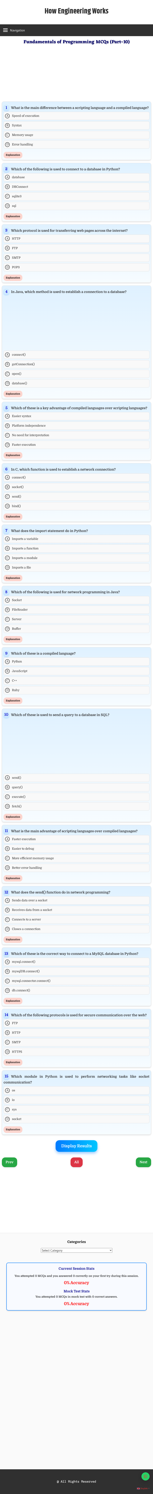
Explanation (13, 154)
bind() (13, 506)
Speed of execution (22, 116)
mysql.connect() (20, 961)
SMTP (13, 257)
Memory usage (19, 135)
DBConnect (17, 187)
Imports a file (18, 567)
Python (14, 661)
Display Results (76, 1146)
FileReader (17, 609)
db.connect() (18, 990)
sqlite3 (13, 196)
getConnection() (20, 364)
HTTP (13, 238)
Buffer (13, 628)
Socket (14, 600)
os (10, 1090)
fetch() (14, 806)
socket (13, 1119)
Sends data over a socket (26, 900)
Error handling (19, 144)
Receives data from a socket (29, 910)
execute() (15, 797)
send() (13, 496)
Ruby (13, 690)
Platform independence (26, 425)
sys (11, 1109)
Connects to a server (23, 919)
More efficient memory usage (30, 858)
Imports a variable (22, 539)
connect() (16, 354)
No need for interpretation (27, 435)
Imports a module (22, 558)
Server (13, 619)
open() (13, 374)
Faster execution (21, 444)
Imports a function (22, 548)
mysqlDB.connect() (23, 971)
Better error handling (24, 868)
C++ (11, 680)
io (10, 1100)
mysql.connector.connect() (28, 981)
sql (11, 206)
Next (143, 1162)
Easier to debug (20, 848)
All (76, 1162)
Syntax (14, 125)
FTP (12, 248)
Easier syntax (18, 416)
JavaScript (16, 671)
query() (14, 787)
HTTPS (14, 1052)
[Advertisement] (76, 72)
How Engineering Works (77, 11)
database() (16, 383)
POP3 (13, 267)
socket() (15, 487)
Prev (9, 1162)
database (15, 177)
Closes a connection (23, 929)
